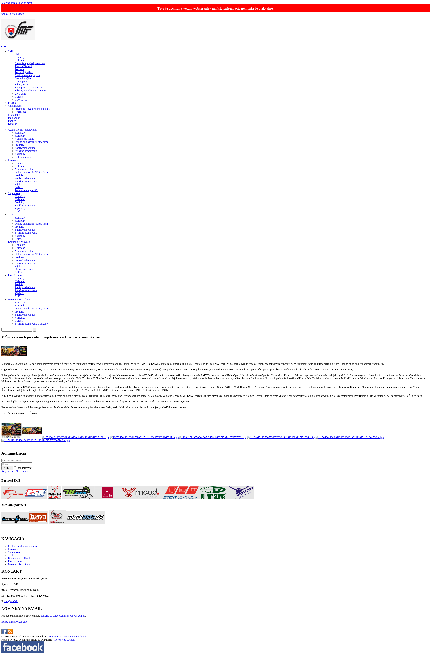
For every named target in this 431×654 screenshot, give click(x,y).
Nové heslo (22, 471)
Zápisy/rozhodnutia (25, 147)
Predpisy (19, 144)
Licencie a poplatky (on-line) (30, 63)
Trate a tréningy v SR (26, 190)
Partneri (12, 120)
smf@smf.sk (11, 601)
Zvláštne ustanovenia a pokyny (31, 323)
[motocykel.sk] (57, 522)
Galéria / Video (23, 156)
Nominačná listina (24, 138)
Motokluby (14, 114)
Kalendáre (20, 60)
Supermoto (14, 193)
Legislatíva (20, 111)
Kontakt (12, 123)
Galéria (19, 187)
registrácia (18, 13)
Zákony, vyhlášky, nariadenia (30, 90)
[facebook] (4, 633)
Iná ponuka (14, 117)
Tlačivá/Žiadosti (23, 66)
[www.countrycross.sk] (15, 522)
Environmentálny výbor (27, 75)
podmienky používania (75, 636)
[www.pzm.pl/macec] (4, 45)
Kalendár (20, 135)
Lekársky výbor (23, 78)
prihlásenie (7, 13)
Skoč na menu (25, 2)
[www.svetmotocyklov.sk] (38, 522)
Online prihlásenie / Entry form (31, 141)
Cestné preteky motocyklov (22, 129)
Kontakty (20, 57)
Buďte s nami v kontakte (14, 621)
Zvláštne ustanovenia (26, 150)
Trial (10, 214)
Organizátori (14, 105)
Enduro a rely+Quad (19, 241)
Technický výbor (24, 72)
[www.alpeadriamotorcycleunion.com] (5, 45)
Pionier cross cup (24, 269)
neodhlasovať (25, 467)
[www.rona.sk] (107, 498)
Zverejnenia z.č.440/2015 (28, 87)
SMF (10, 51)
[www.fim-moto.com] (1, 45)
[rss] (10, 633)
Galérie (19, 96)
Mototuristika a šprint (19, 299)
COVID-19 (21, 99)
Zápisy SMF (21, 84)
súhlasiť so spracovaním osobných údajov (63, 615)
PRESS (12, 102)
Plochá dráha (15, 275)
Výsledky (20, 153)
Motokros (13, 160)
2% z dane (20, 93)
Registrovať (7, 471)
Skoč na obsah (9, 2)
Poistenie (19, 69)
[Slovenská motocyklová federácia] (18, 38)
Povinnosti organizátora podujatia (32, 108)
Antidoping (21, 81)
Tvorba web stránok (64, 639)
